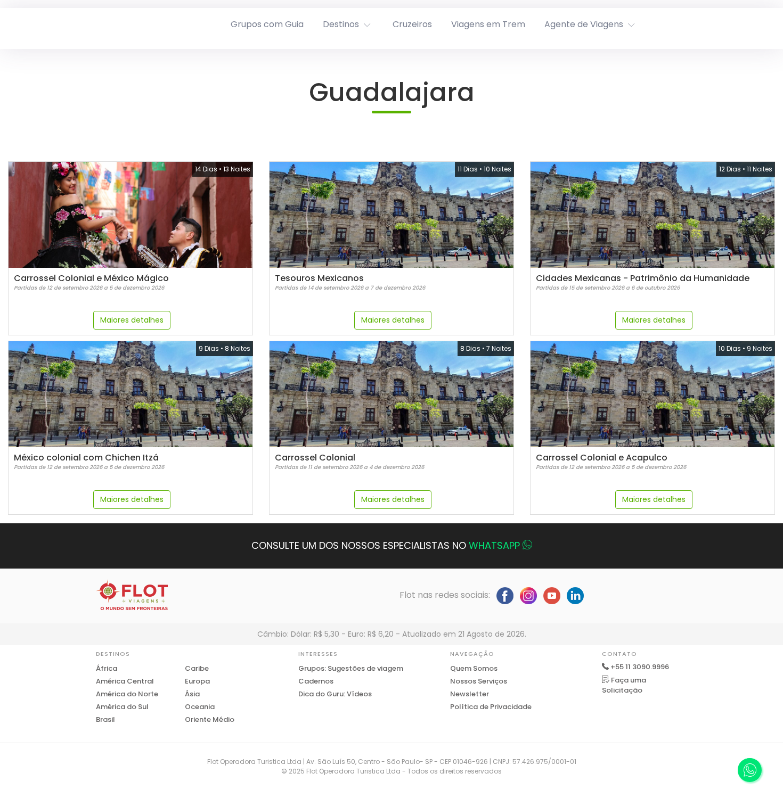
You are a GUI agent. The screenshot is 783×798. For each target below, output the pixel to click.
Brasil (105, 719)
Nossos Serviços (478, 681)
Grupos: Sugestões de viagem (350, 668)
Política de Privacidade (491, 707)
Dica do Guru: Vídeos (335, 694)
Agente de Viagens (583, 24)
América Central (125, 681)
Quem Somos (473, 668)
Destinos (341, 24)
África (106, 668)
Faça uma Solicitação (624, 685)
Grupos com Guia (267, 24)
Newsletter (469, 694)
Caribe (197, 668)
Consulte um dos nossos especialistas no (385, 545)
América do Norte (127, 694)
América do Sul (122, 707)
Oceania (200, 707)
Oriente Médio (209, 719)
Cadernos (315, 681)
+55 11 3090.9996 (639, 667)
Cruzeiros (412, 24)
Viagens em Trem (488, 24)
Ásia (192, 694)
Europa (197, 681)
